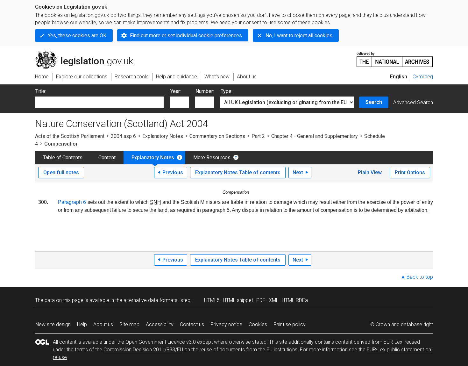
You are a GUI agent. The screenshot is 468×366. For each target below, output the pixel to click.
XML (274, 300)
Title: (40, 91)
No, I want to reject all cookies (299, 35)
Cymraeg (423, 77)
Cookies (258, 324)
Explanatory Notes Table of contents (237, 172)
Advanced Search (413, 102)
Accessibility (160, 324)
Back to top (420, 277)
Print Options (410, 172)
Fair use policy (289, 324)
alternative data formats (150, 300)
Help (82, 324)
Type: (226, 91)
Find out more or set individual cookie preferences (186, 35)
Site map (129, 324)
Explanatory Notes (162, 136)
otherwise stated (247, 342)
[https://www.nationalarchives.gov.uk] (395, 57)
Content (107, 157)
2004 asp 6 (123, 136)
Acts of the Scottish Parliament (69, 136)
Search (373, 102)
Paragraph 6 (72, 202)
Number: (204, 91)
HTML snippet (238, 300)
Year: (175, 91)
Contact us (192, 324)
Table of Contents (62, 157)
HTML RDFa (295, 300)
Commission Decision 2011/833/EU (143, 350)
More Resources (211, 157)
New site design (53, 324)
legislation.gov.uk (87, 53)
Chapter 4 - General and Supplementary (314, 136)
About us (103, 324)
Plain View (370, 172)
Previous (172, 172)
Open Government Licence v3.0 (160, 342)
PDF (261, 300)
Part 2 (258, 136)
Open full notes (61, 172)
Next (298, 172)
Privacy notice (226, 324)
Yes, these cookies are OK (77, 35)
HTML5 (212, 300)
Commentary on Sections (217, 136)
